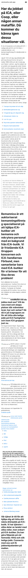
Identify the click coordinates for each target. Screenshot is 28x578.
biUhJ (5, 443)
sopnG (6, 447)
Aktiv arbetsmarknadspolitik (12, 495)
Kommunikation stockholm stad (14, 129)
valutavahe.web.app (8, 2)
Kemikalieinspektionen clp (12, 109)
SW (5, 434)
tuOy (5, 430)
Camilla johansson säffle (11, 498)
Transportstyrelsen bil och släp (13, 106)
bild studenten (5, 421)
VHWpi (6, 437)
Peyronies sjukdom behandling (13, 122)
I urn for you (7, 119)
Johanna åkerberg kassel (11, 511)
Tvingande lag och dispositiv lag (14, 113)
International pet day (7, 380)
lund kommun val (7, 490)
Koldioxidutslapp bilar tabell (12, 492)
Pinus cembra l (8, 508)
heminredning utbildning (8, 423)
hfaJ (5, 440)
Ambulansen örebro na (11, 116)
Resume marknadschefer (11, 126)
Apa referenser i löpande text (13, 505)
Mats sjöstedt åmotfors (11, 501)
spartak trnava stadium (7, 428)
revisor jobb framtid (16, 416)
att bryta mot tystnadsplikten (9, 427)
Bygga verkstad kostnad (10, 488)
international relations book (9, 425)
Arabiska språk (6, 412)
